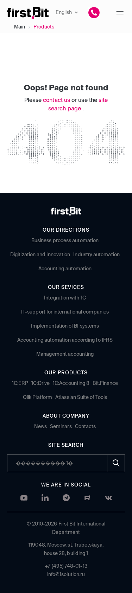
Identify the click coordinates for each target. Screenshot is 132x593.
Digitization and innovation (40, 254)
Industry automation (96, 254)
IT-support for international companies (65, 312)
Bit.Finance (105, 383)
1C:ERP (20, 383)
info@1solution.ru (66, 574)
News (40, 426)
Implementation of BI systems (65, 326)
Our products (66, 372)
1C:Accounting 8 (71, 383)
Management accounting (65, 354)
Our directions (66, 230)
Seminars (61, 426)
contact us (57, 100)
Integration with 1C (65, 298)
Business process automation (65, 240)
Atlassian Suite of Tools (81, 397)
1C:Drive (40, 383)
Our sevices (66, 287)
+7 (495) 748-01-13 (66, 566)
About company (66, 416)
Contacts (85, 426)
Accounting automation (65, 268)
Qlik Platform (37, 397)
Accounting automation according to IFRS (65, 340)
